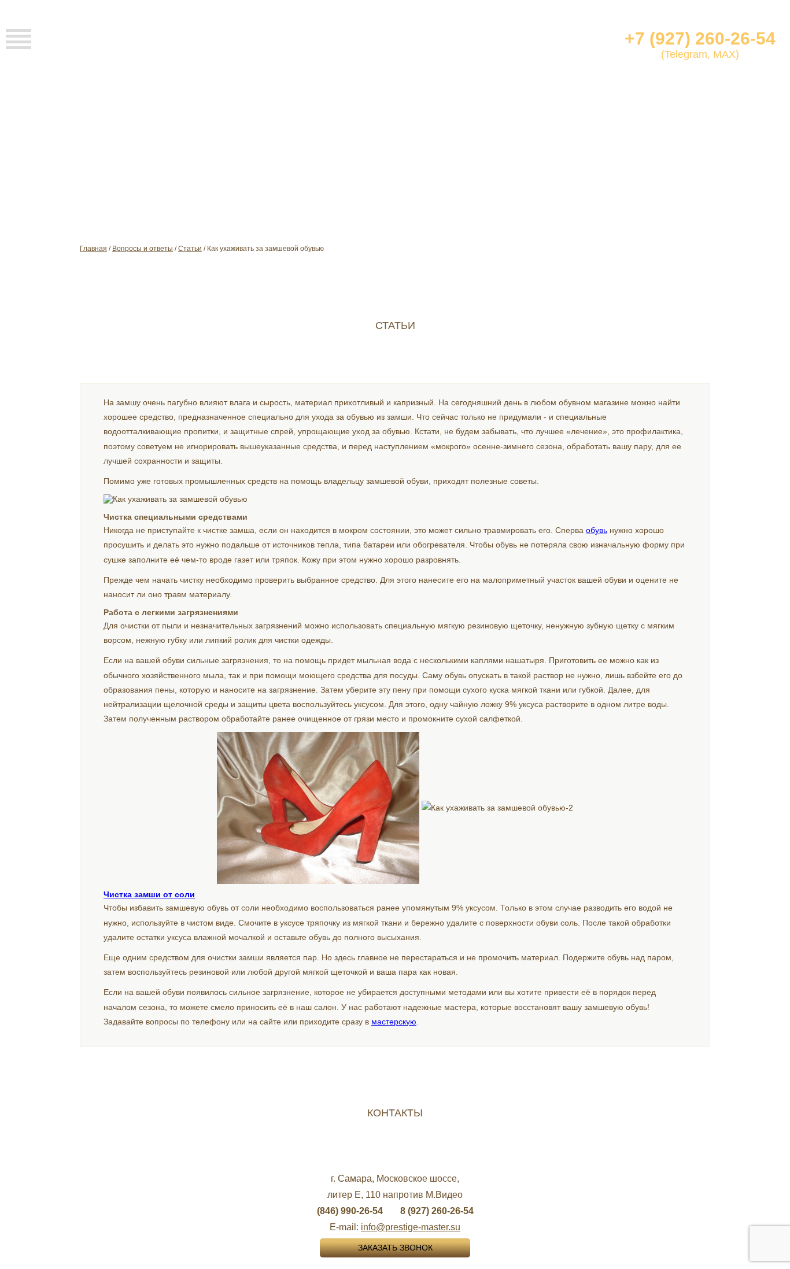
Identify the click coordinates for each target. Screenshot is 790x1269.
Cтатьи (190, 249)
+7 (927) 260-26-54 (700, 38)
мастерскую (393, 1021)
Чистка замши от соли (149, 894)
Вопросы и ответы (142, 249)
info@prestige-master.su (410, 1227)
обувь (596, 530)
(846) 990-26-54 (350, 1211)
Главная (93, 249)
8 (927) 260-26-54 (437, 1211)
